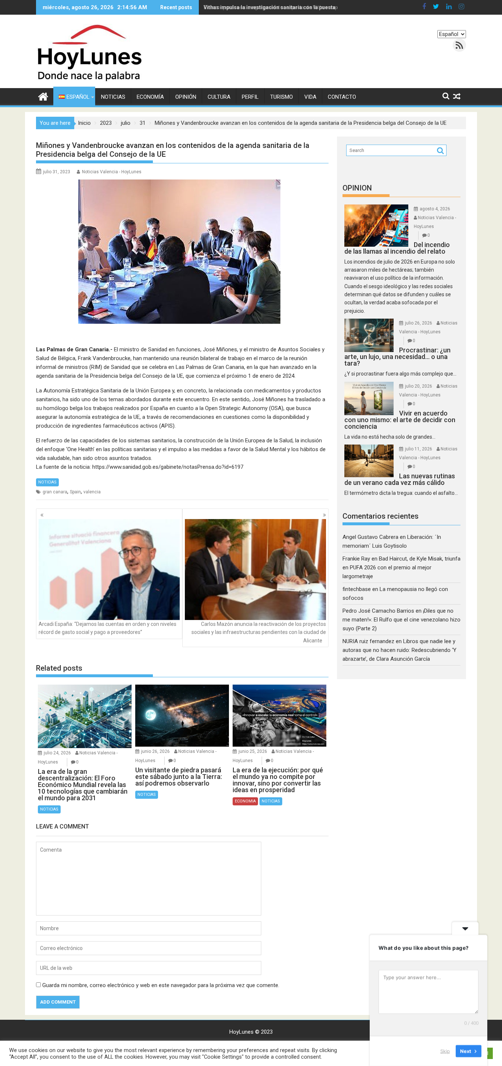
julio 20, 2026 (418, 386)
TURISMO (281, 97)
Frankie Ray (356, 558)
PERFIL (250, 97)
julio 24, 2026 (57, 752)
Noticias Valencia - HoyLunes (111, 171)
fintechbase (357, 589)
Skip (445, 1051)
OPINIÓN (185, 97)
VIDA (310, 97)
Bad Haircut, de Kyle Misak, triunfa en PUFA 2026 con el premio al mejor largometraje (401, 567)
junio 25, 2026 (253, 751)
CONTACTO (342, 97)
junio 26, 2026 (155, 751)
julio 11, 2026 (418, 449)
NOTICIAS (113, 97)
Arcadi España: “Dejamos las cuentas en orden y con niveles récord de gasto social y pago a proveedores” (107, 628)
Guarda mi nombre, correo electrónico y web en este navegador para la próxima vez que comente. (160, 985)
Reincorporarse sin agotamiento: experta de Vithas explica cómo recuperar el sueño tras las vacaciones (331, 7)
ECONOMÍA (150, 97)
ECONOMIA (245, 801)
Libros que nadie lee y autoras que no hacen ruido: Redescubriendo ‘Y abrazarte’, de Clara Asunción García (399, 650)
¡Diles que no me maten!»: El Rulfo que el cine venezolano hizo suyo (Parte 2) (401, 620)
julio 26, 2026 (418, 323)
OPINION (357, 188)
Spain (75, 491)
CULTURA (219, 97)
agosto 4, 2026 (435, 208)
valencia (92, 491)
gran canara (55, 491)
